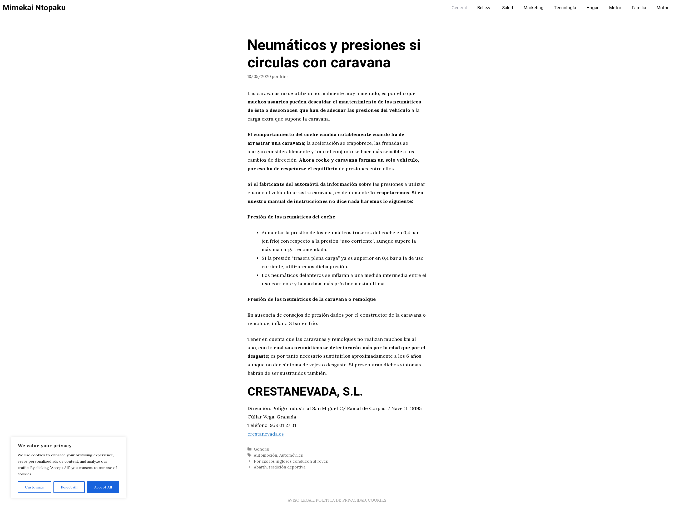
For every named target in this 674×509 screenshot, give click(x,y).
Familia (639, 7)
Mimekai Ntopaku (34, 8)
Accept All (103, 487)
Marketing (533, 7)
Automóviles (291, 455)
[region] (68, 467)
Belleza (484, 7)
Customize (34, 487)
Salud (507, 7)
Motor (615, 7)
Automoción (265, 455)
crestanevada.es (265, 434)
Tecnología (565, 7)
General (459, 7)
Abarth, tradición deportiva (279, 467)
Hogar (593, 7)
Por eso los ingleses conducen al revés (291, 461)
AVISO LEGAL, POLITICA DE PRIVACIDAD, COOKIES (337, 500)
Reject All (69, 487)
